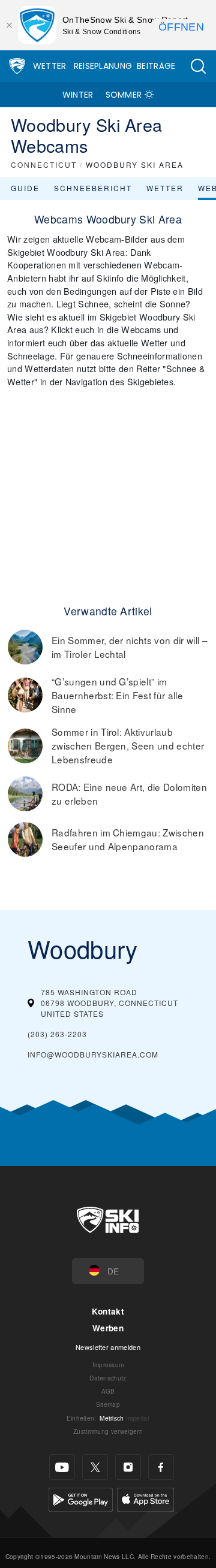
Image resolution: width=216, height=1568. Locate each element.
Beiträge (156, 66)
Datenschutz (108, 1377)
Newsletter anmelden (108, 1347)
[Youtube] (62, 1467)
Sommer (124, 95)
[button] (198, 66)
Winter (78, 95)
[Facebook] (161, 1467)
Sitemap (108, 1404)
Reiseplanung (103, 66)
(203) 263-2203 (57, 1034)
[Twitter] (95, 1467)
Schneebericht (93, 188)
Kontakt (108, 1311)
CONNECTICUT (44, 164)
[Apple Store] (145, 1498)
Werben (108, 1328)
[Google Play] (81, 1498)
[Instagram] (128, 1467)
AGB (108, 1390)
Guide (25, 188)
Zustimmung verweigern (108, 1431)
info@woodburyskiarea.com (93, 1054)
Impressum (108, 1364)
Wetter (50, 66)
